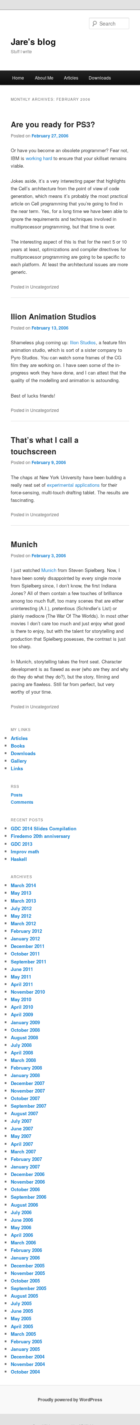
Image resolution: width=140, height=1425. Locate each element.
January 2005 (25, 1348)
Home (18, 77)
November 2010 (28, 991)
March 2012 (23, 923)
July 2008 (21, 1044)
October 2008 (25, 1029)
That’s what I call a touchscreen (45, 445)
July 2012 (21, 908)
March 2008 (23, 1060)
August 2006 (24, 1204)
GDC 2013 (21, 843)
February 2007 (26, 1159)
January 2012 (25, 938)
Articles (71, 77)
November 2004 (28, 1364)
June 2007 (22, 1128)
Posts (17, 794)
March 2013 (23, 900)
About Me (44, 77)
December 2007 (28, 1083)
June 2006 (22, 1219)
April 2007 (22, 1143)
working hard (39, 158)
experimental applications (73, 484)
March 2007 (23, 1151)
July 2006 (21, 1212)
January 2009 (25, 1022)
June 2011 (22, 969)
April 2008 (22, 1052)
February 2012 (26, 930)
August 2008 (24, 1037)
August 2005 (24, 1295)
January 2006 (25, 1257)
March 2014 (23, 885)
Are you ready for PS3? (53, 124)
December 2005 (28, 1265)
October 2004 (25, 1371)
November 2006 (28, 1181)
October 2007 (25, 1098)
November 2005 (28, 1273)
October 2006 (25, 1189)
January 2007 (25, 1166)
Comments (22, 802)
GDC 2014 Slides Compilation (43, 828)
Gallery (19, 760)
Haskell (19, 859)
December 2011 (28, 946)
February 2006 (26, 1250)
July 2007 (21, 1120)
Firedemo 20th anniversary (40, 835)
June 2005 (22, 1310)
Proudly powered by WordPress (70, 1399)
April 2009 (22, 1014)
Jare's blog (33, 41)
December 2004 (28, 1356)
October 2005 (25, 1280)
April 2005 (22, 1326)
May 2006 (21, 1227)
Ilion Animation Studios (53, 316)
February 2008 (26, 1067)
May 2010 (21, 999)
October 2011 (25, 953)
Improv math (25, 851)
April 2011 (22, 984)
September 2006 (28, 1196)
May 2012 (21, 915)
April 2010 (22, 1006)
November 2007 (28, 1090)
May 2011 (21, 976)
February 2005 (26, 1341)
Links (17, 768)
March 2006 (23, 1242)
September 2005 (28, 1288)
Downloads (100, 77)
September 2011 (28, 961)
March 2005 (23, 1333)
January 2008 (25, 1075)
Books (18, 745)
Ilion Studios (83, 342)
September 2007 (28, 1105)
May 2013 (21, 892)
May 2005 (21, 1318)
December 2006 (28, 1174)
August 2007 (24, 1113)
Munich (24, 544)
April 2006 (22, 1234)
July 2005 (21, 1303)
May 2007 (21, 1136)
